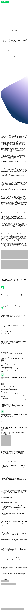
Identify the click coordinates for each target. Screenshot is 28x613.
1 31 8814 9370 (19, 607)
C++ (4, 600)
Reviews (5, 26)
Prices (4, 5)
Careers (7, 23)
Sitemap (17, 610)
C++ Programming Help (11, 15)
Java (4, 596)
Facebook (25, 607)
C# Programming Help (10, 14)
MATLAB (5, 603)
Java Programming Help (11, 10)
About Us (8, 21)
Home (4, 4)
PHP (4, 602)
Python (4, 595)
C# (3, 601)
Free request (3, 29)
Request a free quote (5, 281)
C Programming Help (10, 12)
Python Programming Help (11, 9)
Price (4, 588)
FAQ (7, 22)
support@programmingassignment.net (8, 607)
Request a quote (4, 42)
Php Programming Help (10, 17)
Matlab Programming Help (11, 16)
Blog (4, 27)
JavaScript (5, 597)
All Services (8, 8)
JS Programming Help (10, 11)
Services (6, 30)
